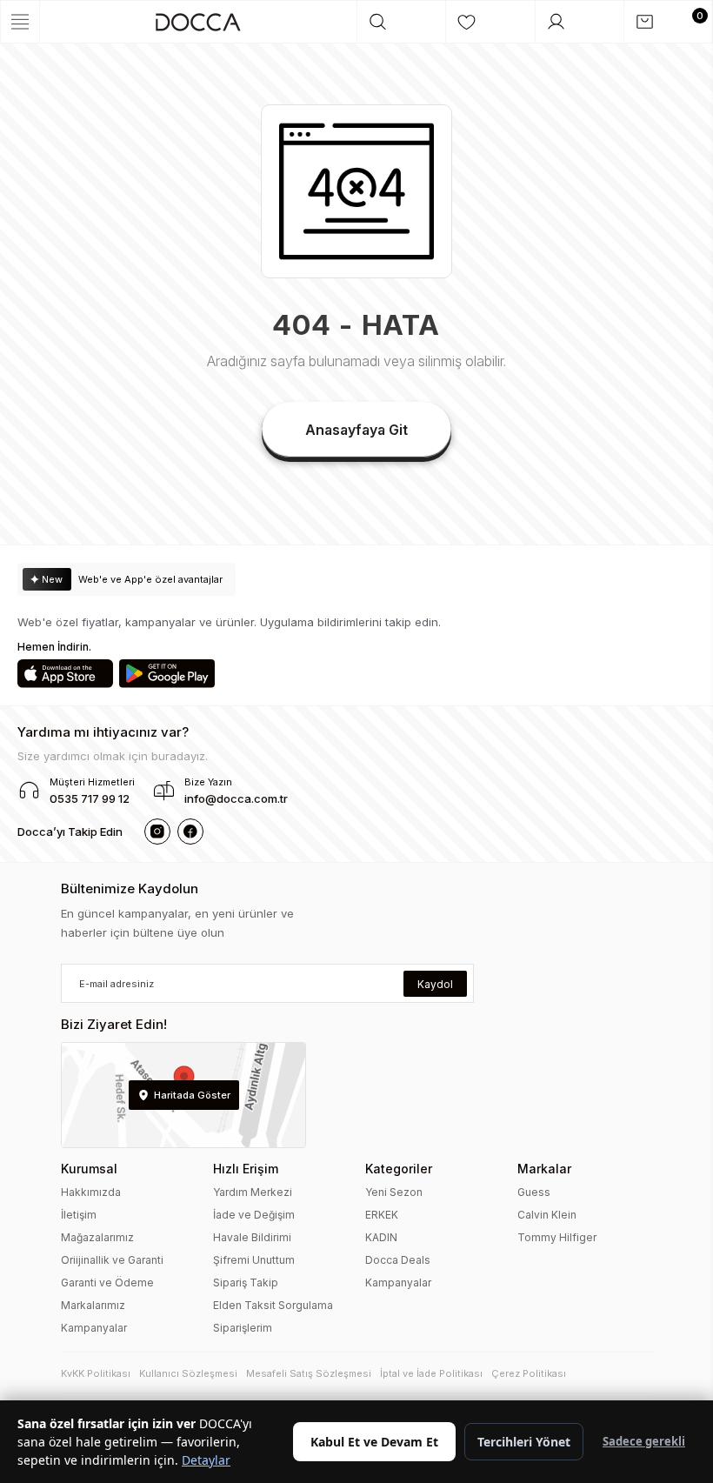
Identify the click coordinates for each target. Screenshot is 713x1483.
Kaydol (435, 984)
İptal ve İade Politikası (431, 1373)
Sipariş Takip (245, 1282)
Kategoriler (398, 1168)
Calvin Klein (546, 1214)
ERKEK (381, 1214)
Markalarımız (93, 1305)
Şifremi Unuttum (254, 1259)
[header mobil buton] (198, 22)
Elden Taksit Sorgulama (273, 1305)
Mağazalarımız (97, 1237)
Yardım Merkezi (252, 1192)
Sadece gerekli (644, 1441)
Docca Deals (397, 1259)
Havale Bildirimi (252, 1237)
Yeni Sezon (394, 1192)
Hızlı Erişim (245, 1168)
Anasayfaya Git (356, 429)
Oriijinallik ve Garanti (112, 1259)
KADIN (381, 1237)
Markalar (544, 1168)
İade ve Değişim (254, 1214)
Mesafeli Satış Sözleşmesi (308, 1373)
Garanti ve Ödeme (107, 1282)
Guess (533, 1192)
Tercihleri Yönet (523, 1441)
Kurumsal (89, 1168)
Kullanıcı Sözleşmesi (188, 1373)
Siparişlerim (242, 1327)
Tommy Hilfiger (556, 1237)
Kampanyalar (94, 1327)
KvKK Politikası (95, 1373)
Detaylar (206, 1460)
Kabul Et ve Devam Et (374, 1441)
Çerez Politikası (528, 1373)
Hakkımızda (91, 1192)
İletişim (79, 1214)
